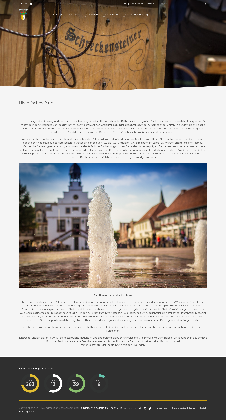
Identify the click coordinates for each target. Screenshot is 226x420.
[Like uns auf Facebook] (139, 408)
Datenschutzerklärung (183, 408)
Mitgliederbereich (133, 4)
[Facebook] (21, 3)
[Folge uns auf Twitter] (149, 408)
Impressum (162, 408)
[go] (205, 3)
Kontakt (150, 4)
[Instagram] (26, 3)
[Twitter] (31, 3)
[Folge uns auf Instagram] (144, 408)
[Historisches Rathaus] (113, 225)
